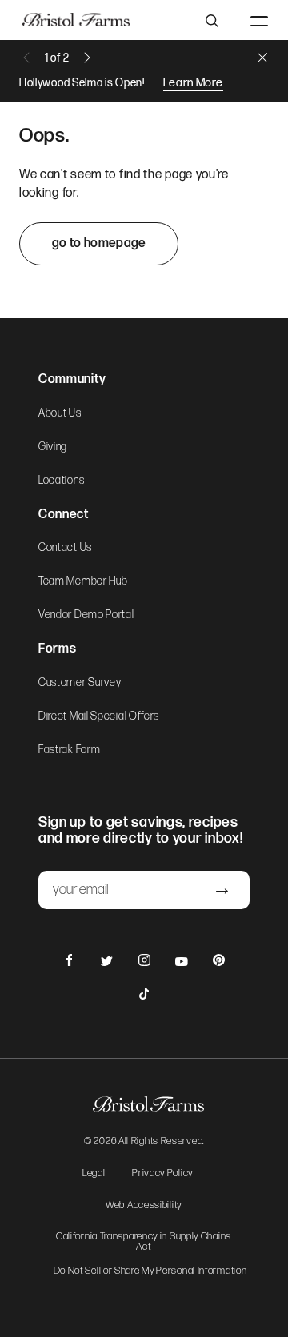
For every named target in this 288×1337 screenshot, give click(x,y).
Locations (61, 480)
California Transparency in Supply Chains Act (143, 1242)
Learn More (193, 83)
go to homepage (99, 243)
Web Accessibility (144, 1205)
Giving (52, 447)
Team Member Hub (83, 581)
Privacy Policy (162, 1173)
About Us (60, 413)
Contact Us (65, 547)
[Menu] (259, 20)
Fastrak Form (69, 750)
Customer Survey (80, 682)
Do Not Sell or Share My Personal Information (150, 1271)
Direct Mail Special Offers (98, 716)
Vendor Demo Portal (86, 615)
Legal (94, 1173)
